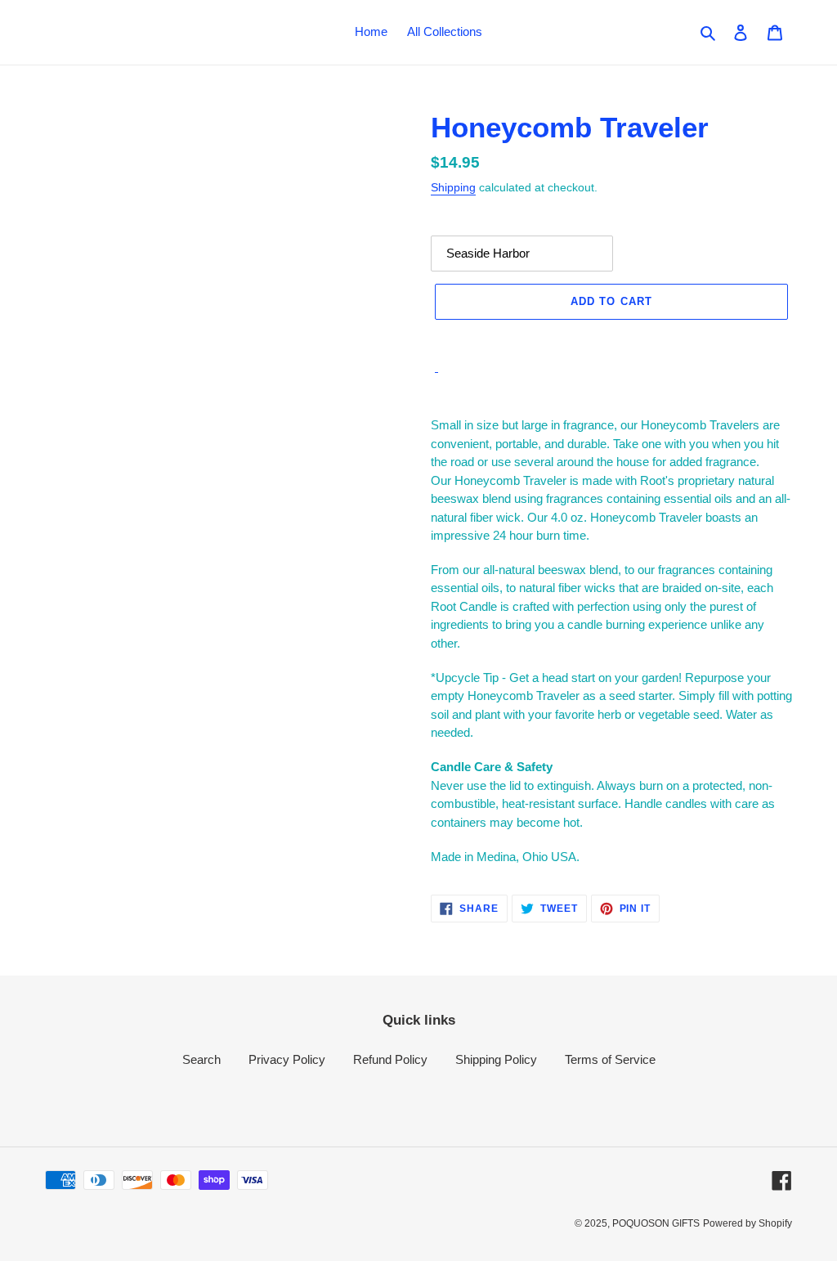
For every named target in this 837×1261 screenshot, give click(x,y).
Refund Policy (390, 1059)
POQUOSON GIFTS (656, 1223)
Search (201, 1059)
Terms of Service (610, 1059)
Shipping (453, 187)
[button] (611, 337)
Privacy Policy (286, 1059)
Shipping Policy (496, 1059)
